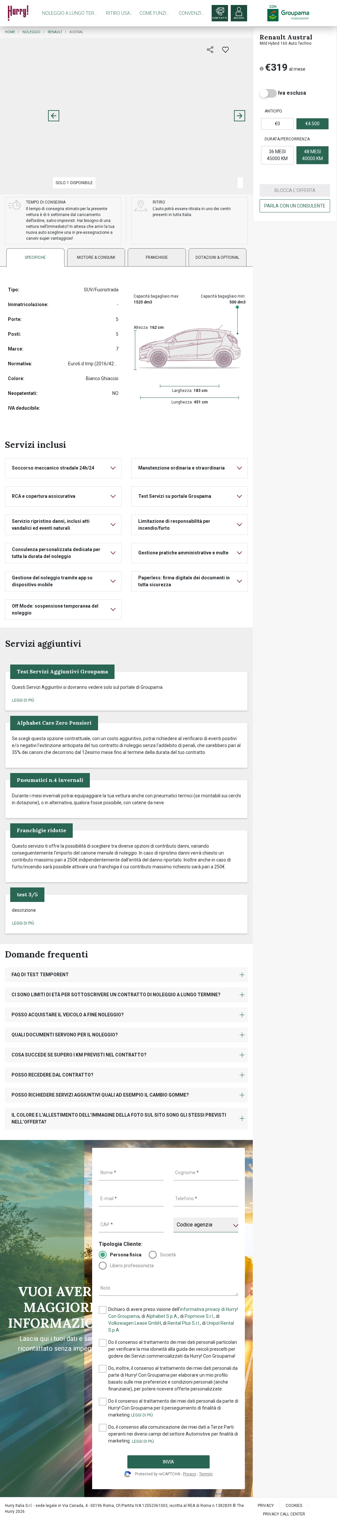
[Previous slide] (53, 116)
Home (10, 32)
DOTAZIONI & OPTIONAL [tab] (217, 257)
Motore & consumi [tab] (96, 257)
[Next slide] (239, 116)
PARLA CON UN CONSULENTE (294, 205)
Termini (206, 1474)
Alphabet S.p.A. (162, 1316)
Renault (55, 32)
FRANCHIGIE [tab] (157, 257)
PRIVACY (266, 1505)
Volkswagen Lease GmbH (134, 1323)
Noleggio (31, 32)
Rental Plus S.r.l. (184, 1323)
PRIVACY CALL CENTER (284, 1514)
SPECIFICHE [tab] (35, 257)
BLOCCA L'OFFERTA (295, 190)
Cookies (294, 1505)
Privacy (189, 1474)
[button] (23, 700)
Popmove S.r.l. (199, 1316)
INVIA (168, 1461)
